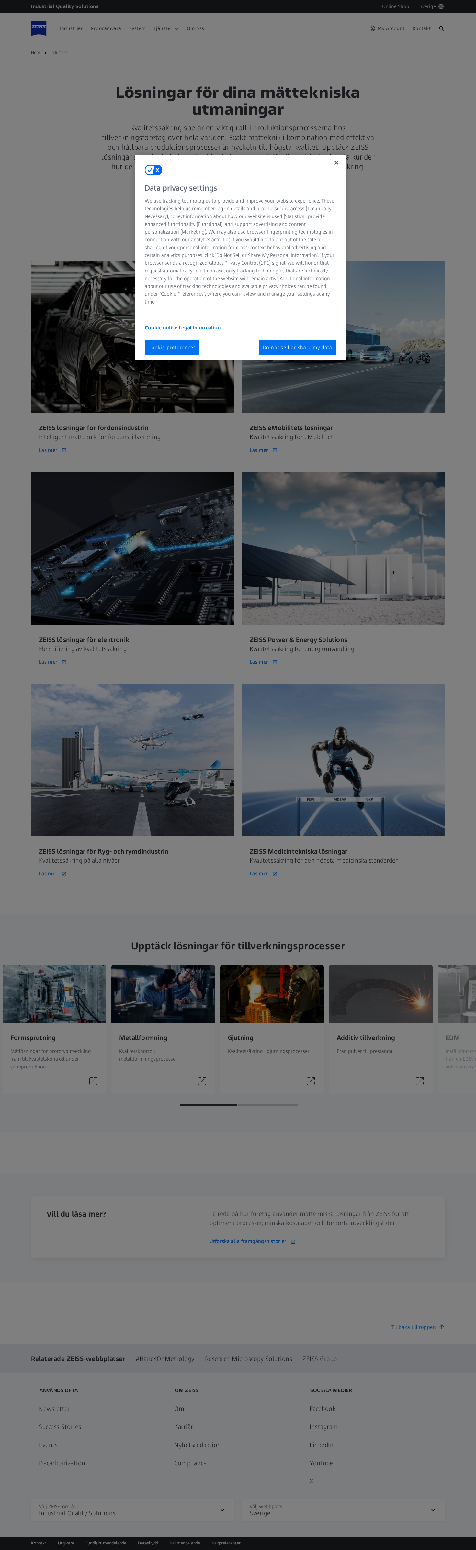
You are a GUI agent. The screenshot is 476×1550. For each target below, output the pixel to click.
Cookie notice (162, 328)
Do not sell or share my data (297, 347)
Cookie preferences (172, 347)
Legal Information (200, 328)
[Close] (336, 163)
